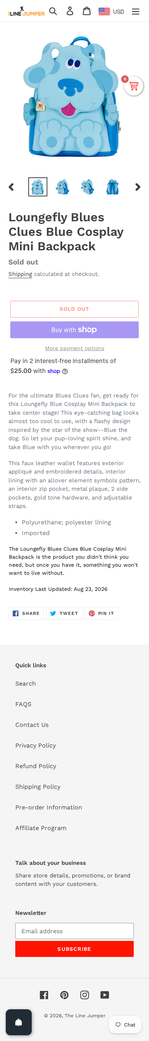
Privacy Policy (35, 745)
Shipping (20, 274)
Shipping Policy (37, 786)
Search (25, 683)
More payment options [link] (74, 348)
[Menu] (135, 10)
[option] (38, 186)
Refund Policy (35, 766)
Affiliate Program (40, 828)
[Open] (19, 1022)
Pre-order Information (48, 807)
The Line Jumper (85, 1015)
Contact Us (32, 724)
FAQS (23, 704)
